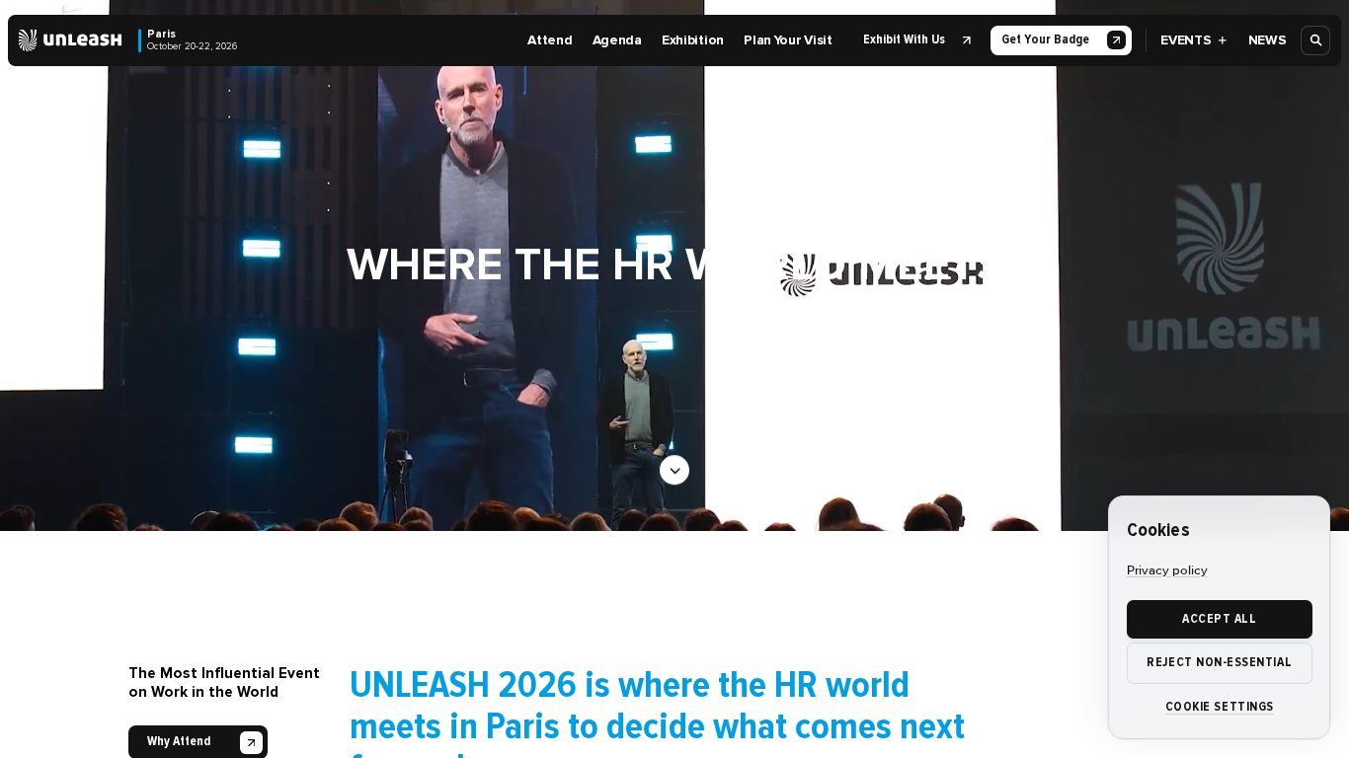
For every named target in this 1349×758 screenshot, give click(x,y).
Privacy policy (1167, 571)
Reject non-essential (1219, 662)
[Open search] (1316, 40)
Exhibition (693, 40)
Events (1185, 40)
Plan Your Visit (788, 40)
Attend (549, 40)
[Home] (70, 40)
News (1267, 40)
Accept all (1219, 619)
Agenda (617, 40)
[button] (914, 40)
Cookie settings (1219, 707)
